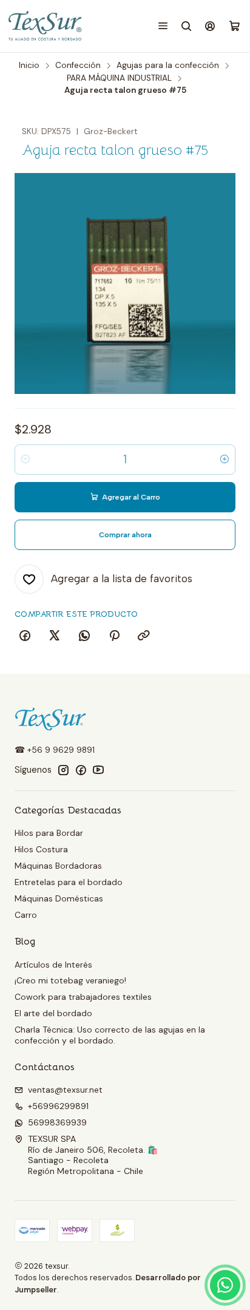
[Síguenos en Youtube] (98, 770)
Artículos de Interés (53, 964)
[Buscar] (186, 25)
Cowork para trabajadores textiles (83, 996)
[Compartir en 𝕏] (54, 636)
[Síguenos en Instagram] (63, 770)
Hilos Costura (41, 849)
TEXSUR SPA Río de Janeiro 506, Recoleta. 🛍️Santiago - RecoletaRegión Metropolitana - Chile (93, 1154)
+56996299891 (58, 1106)
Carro (26, 914)
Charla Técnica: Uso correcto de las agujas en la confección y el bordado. (110, 1035)
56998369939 (57, 1122)
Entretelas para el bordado (69, 882)
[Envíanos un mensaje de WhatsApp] (225, 1285)
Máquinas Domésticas (59, 898)
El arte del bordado (53, 1013)
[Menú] (163, 25)
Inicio (29, 65)
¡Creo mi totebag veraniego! (70, 980)
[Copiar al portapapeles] (143, 636)
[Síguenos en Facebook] (81, 770)
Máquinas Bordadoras (58, 865)
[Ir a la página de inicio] (45, 26)
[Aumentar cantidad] (224, 459)
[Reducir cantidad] (25, 459)
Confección (78, 65)
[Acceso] (210, 25)
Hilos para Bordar (49, 832)
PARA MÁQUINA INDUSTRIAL (119, 78)
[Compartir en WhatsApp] (84, 636)
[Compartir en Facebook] (25, 636)
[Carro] (234, 26)
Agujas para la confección (168, 65)
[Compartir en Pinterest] (114, 636)
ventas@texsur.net (65, 1089)
